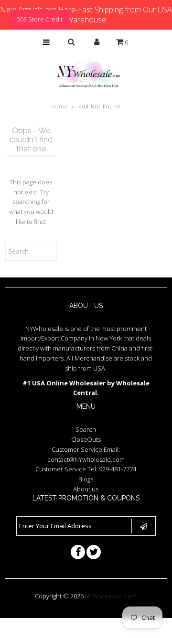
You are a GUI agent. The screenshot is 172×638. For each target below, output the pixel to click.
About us (85, 489)
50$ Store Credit (40, 19)
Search (85, 429)
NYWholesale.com (111, 596)
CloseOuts (86, 439)
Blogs (85, 479)
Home (59, 106)
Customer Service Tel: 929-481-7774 (85, 469)
